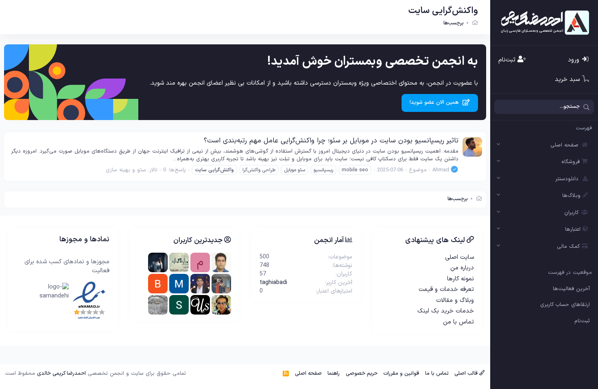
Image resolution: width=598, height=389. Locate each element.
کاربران (571, 213)
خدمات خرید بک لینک (445, 311)
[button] (498, 145)
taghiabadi (273, 282)
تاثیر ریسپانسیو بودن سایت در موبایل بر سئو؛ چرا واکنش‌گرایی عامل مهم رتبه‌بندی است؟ (331, 140)
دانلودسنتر (566, 179)
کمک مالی (568, 247)
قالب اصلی (466, 373)
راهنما (333, 373)
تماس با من (458, 322)
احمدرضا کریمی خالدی (61, 373)
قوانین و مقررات (401, 373)
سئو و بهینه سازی (126, 170)
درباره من (462, 268)
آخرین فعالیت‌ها (571, 289)
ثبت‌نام (582, 321)
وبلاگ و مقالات (455, 300)
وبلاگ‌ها (571, 196)
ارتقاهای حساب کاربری (565, 305)
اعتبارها (573, 229)
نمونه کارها (460, 279)
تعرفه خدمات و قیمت (446, 289)
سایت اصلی (459, 257)
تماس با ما (437, 373)
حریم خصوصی (362, 373)
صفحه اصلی (564, 145)
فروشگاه (570, 162)
